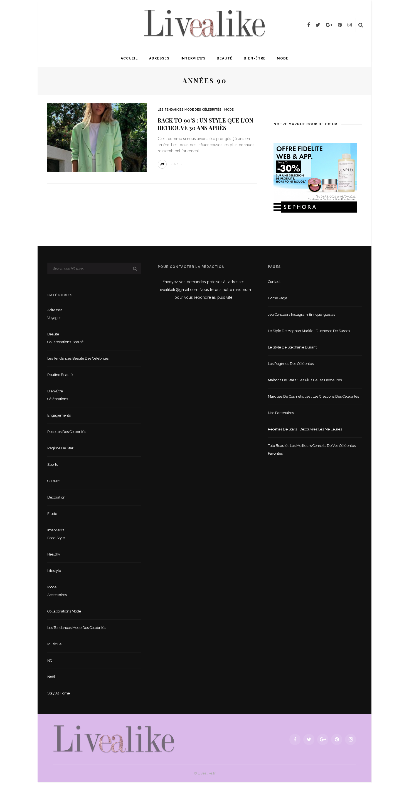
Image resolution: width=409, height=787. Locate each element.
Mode (283, 58)
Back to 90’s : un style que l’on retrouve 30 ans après (205, 123)
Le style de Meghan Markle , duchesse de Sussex (309, 331)
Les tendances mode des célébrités (189, 109)
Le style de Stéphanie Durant (292, 347)
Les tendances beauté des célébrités (78, 358)
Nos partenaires (281, 413)
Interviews (193, 58)
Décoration (56, 497)
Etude (52, 514)
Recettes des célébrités (66, 432)
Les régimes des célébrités (291, 364)
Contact (274, 282)
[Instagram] (349, 25)
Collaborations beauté (65, 342)
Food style (56, 538)
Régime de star (60, 448)
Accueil (129, 58)
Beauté (225, 58)
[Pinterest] (340, 25)
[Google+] (329, 25)
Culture (53, 481)
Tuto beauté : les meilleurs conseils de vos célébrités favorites (312, 449)
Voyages (54, 318)
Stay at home (58, 693)
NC (49, 660)
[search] (361, 25)
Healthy (53, 554)
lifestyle (54, 571)
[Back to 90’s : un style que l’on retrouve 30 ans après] (97, 137)
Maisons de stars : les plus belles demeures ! (305, 380)
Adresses (159, 58)
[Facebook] (308, 25)
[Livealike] (114, 739)
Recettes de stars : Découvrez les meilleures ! (306, 429)
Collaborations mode (64, 611)
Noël (51, 677)
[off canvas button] (49, 25)
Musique (54, 644)
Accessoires (57, 595)
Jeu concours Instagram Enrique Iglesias (301, 314)
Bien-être (255, 58)
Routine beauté (60, 375)
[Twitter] (318, 25)
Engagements (59, 415)
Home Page (277, 298)
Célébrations (57, 399)
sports (52, 464)
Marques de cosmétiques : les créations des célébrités (313, 396)
